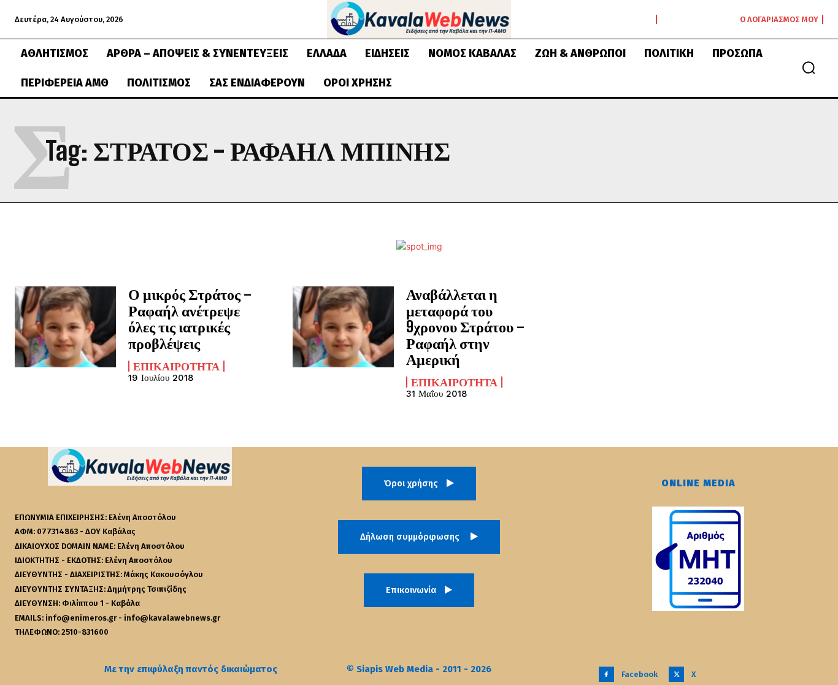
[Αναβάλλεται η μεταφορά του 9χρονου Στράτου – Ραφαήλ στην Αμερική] (343, 326)
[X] (676, 674)
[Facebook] (606, 674)
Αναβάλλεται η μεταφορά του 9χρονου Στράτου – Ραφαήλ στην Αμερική (465, 326)
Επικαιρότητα (176, 366)
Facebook (639, 674)
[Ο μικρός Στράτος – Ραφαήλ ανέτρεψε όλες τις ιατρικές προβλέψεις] (65, 326)
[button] (808, 67)
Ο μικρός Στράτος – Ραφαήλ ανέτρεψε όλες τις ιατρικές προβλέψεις (190, 318)
